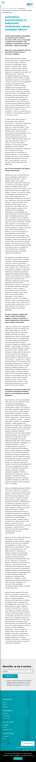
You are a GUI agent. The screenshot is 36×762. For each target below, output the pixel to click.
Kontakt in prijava (7, 729)
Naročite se (10, 676)
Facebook (5, 736)
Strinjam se (18, 758)
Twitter (5, 738)
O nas (4, 727)
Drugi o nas (6, 718)
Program (5, 707)
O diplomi (5, 725)
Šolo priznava (6, 716)
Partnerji (5, 713)
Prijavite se (28, 743)
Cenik (4, 704)
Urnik (4, 702)
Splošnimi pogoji (25, 685)
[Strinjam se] (33, 757)
